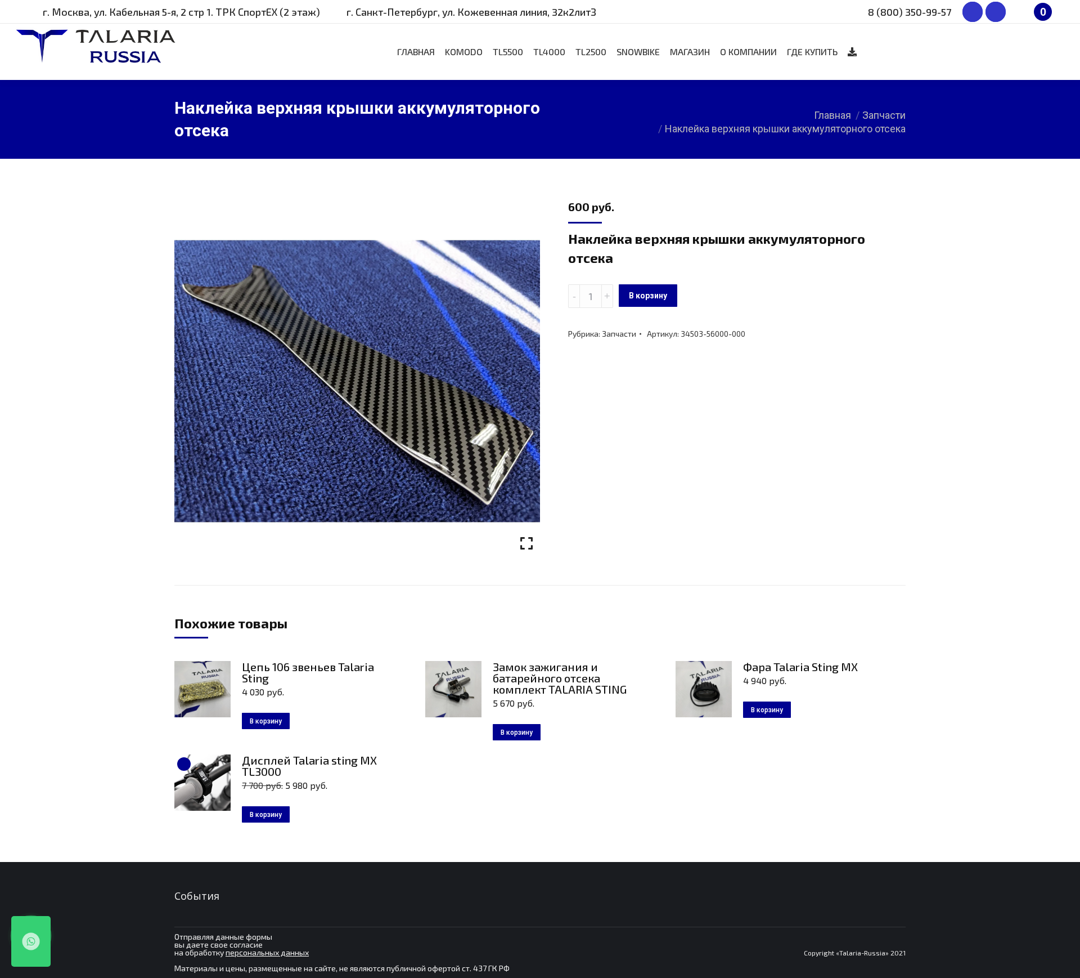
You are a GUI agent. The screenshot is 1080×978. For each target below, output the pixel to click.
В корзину (648, 295)
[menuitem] (416, 51)
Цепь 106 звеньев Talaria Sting (308, 672)
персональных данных (267, 952)
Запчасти (619, 333)
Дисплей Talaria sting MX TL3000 (309, 765)
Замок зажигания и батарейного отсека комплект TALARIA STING (560, 678)
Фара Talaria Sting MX (800, 666)
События (196, 895)
